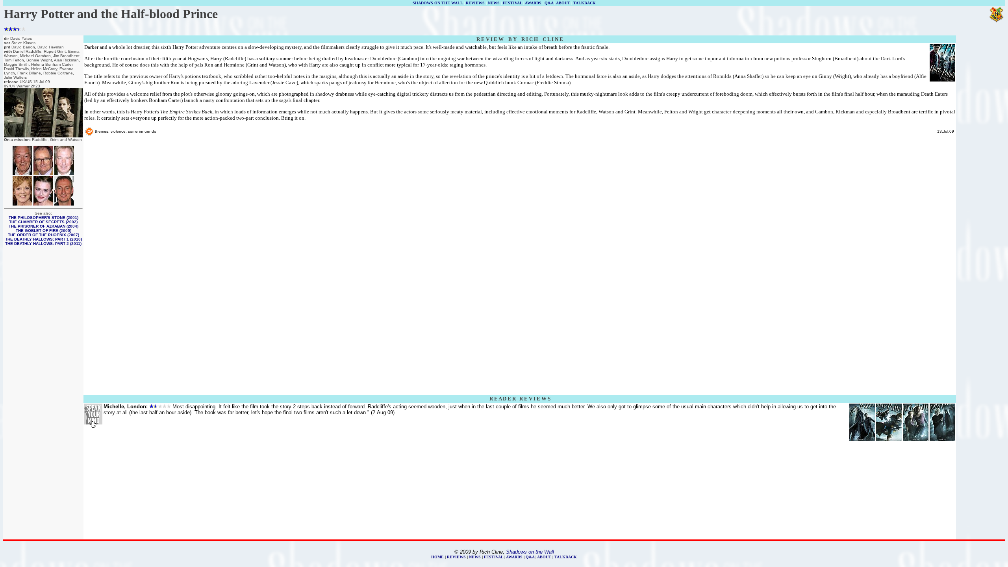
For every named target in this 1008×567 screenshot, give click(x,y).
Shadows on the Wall (530, 552)
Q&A (549, 3)
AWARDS (533, 3)
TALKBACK (584, 3)
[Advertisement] (980, 154)
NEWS (494, 3)
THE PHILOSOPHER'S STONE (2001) (43, 217)
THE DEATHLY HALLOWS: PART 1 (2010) (43, 239)
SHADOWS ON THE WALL (438, 3)
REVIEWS (475, 3)
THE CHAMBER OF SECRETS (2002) (43, 222)
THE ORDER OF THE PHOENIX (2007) (43, 235)
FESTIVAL (512, 3)
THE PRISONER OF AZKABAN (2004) (43, 226)
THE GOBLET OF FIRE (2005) (43, 230)
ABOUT (563, 3)
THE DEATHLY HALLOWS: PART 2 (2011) (43, 243)
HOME (437, 557)
